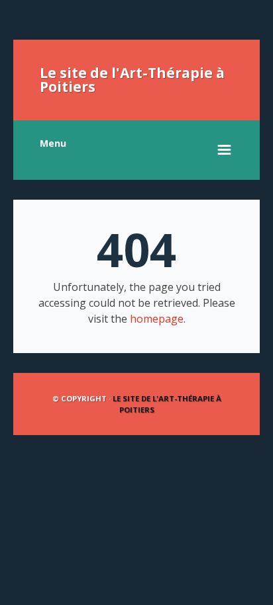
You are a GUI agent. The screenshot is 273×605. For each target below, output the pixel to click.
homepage (157, 318)
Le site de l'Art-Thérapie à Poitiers (132, 79)
